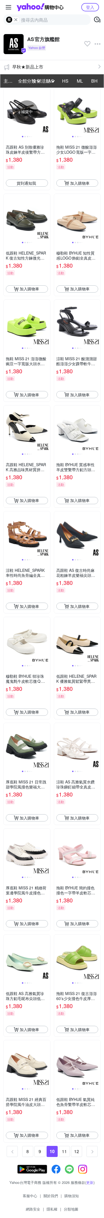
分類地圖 (71, 1209)
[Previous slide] (7, 111)
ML (80, 81)
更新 (89, 1182)
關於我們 (51, 1195)
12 (76, 1151)
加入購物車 (80, 183)
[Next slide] (46, 111)
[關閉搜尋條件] (15, 19)
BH (94, 81)
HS (65, 81)
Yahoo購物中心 (40, 7)
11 (64, 1151)
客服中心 (30, 1195)
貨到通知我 (26, 183)
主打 (8, 81)
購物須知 (71, 1195)
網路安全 (33, 1209)
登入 (90, 7)
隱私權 (52, 1209)
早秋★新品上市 (27, 67)
